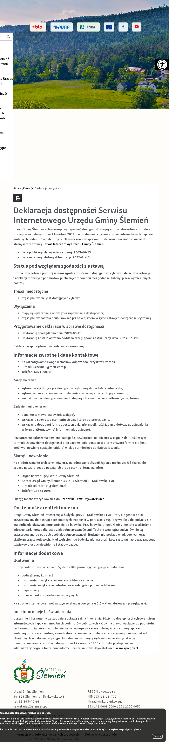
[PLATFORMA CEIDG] (88, 27)
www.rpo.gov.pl (127, 648)
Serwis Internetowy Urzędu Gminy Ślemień (73, 244)
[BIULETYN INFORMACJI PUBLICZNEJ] (38, 27)
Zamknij (157, 736)
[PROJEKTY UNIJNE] (109, 27)
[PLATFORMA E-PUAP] (62, 27)
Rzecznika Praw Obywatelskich (82, 499)
